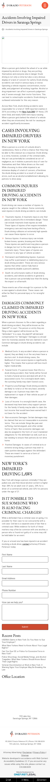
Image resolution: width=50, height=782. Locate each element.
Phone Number (9, 590)
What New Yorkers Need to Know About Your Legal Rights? (24, 646)
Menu (45, 6)
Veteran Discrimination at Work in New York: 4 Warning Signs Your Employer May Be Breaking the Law (24, 667)
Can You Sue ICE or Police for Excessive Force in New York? (23, 652)
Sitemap (25, 755)
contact (25, 544)
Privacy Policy (39, 752)
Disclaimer (27, 752)
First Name (7, 554)
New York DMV (28, 112)
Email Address (8, 578)
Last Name (7, 566)
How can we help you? (12, 602)
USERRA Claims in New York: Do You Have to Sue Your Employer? (23, 641)
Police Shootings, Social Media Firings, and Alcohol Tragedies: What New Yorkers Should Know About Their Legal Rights (24, 659)
